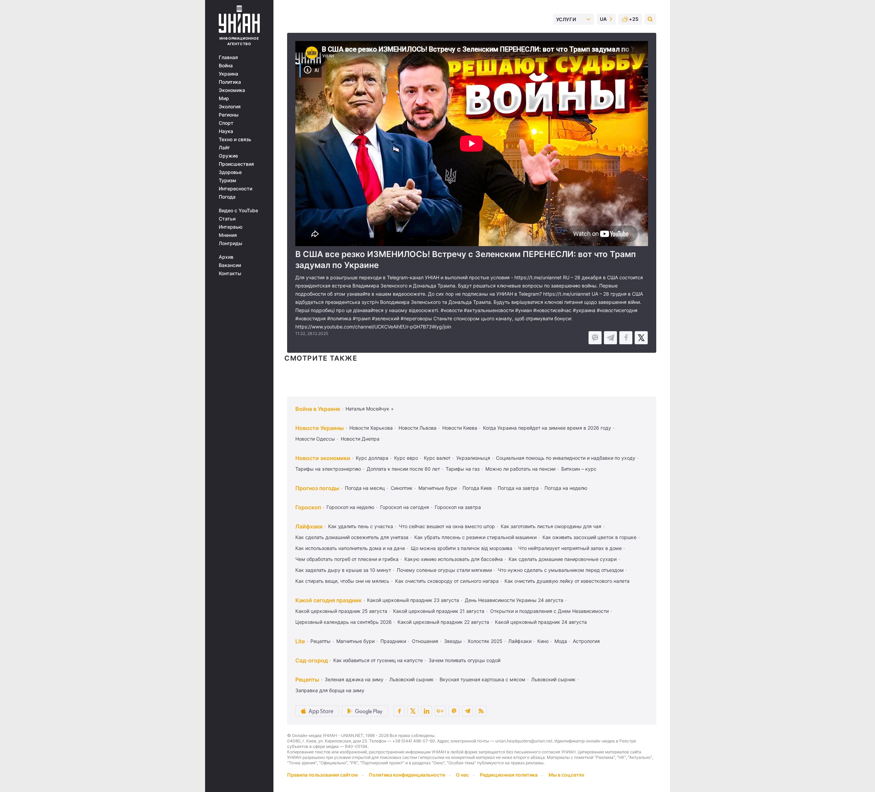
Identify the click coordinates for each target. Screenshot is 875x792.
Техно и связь (235, 139)
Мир (224, 98)
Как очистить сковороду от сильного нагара (447, 581)
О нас (462, 775)
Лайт (224, 147)
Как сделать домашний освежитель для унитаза (351, 537)
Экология (230, 106)
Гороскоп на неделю (350, 507)
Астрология (586, 641)
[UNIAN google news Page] (440, 711)
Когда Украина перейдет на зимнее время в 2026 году (547, 428)
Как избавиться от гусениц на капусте (378, 660)
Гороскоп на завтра (458, 507)
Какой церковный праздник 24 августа (541, 622)
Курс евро (406, 458)
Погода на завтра (518, 488)
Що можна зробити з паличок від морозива (461, 548)
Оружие (228, 156)
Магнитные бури (437, 488)
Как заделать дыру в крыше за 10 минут (343, 570)
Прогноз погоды (317, 488)
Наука (226, 131)
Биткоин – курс (578, 469)
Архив (226, 257)
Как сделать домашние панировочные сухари (563, 559)
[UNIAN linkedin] (426, 711)
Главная (228, 57)
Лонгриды (230, 243)
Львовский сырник (411, 679)
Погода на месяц (365, 488)
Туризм (227, 180)
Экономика (232, 90)
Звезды (453, 641)
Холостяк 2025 (485, 641)
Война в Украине (317, 408)
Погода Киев (477, 488)
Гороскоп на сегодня (404, 507)
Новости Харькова (371, 428)
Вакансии (230, 265)
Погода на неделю (565, 488)
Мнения (228, 235)
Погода (227, 197)
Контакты (230, 273)
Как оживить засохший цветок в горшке (589, 537)
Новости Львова (417, 428)
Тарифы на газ (463, 469)
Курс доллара (372, 458)
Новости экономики (322, 458)
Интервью (230, 227)
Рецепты (320, 641)
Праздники (393, 641)
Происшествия (236, 164)
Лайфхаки (309, 526)
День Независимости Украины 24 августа (514, 600)
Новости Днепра (360, 439)
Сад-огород (311, 660)
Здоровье (230, 172)
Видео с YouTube (238, 210)
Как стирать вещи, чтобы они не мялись (342, 581)
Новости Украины (319, 428)
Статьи (227, 219)
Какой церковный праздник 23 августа (413, 600)
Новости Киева (459, 428)
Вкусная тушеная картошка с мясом (482, 679)
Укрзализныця (473, 458)
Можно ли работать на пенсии (520, 469)
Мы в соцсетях (566, 775)
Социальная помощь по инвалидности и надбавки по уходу (565, 458)
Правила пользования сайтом (322, 775)
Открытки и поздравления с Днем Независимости (549, 611)
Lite (300, 641)
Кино (543, 641)
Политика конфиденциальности (407, 775)
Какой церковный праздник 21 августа (438, 611)
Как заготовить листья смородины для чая (551, 526)
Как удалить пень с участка (360, 526)
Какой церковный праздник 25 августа (341, 611)
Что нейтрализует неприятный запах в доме (570, 548)
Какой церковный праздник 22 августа (443, 622)
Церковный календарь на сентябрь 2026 (343, 622)
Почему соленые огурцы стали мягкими (444, 570)
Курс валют (437, 458)
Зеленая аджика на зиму (354, 679)
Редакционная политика (509, 775)
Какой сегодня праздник (328, 600)
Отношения (425, 641)
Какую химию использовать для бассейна (453, 559)
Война (226, 65)
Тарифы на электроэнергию (328, 469)
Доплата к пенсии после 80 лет (403, 469)
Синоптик (402, 488)
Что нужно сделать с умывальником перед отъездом (561, 570)
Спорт (226, 123)
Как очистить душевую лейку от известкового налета (567, 581)
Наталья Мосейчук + (370, 409)
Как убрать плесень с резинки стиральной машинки (475, 537)
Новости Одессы (315, 439)
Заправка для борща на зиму (329, 690)
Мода (560, 641)
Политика (230, 82)
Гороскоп (308, 507)
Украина (228, 74)
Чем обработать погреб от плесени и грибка (347, 559)
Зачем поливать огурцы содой (464, 660)
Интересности (235, 188)
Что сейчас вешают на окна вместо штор (447, 526)
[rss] (481, 711)
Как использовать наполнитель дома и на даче (350, 548)
